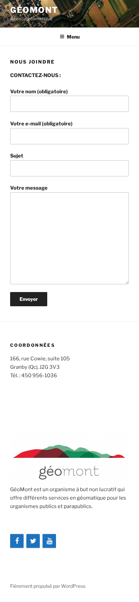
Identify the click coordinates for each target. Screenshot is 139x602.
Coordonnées (32, 345)
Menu (73, 37)
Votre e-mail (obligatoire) (41, 124)
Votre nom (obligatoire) (39, 92)
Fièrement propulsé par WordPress (47, 586)
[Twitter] (33, 541)
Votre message (29, 188)
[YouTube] (49, 541)
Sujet (16, 156)
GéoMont (34, 10)
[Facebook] (17, 541)
